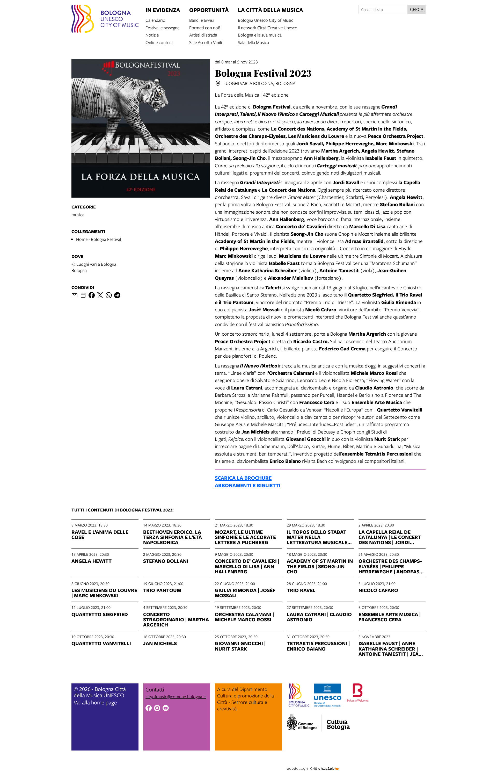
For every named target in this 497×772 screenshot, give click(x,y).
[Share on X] (100, 295)
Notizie (152, 34)
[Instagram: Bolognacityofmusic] (157, 709)
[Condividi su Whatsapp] (109, 295)
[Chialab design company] (313, 764)
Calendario (155, 20)
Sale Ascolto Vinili (205, 42)
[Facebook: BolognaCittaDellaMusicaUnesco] (148, 709)
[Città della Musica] (338, 721)
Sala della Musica (253, 42)
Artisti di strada (203, 34)
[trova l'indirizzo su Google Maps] (218, 83)
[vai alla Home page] (104, 19)
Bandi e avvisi (201, 20)
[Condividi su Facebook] (92, 295)
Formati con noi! (204, 27)
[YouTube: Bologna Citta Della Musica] (166, 709)
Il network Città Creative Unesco (267, 27)
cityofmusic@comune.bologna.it (175, 696)
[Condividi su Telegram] (117, 295)
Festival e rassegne (162, 27)
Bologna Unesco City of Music (265, 20)
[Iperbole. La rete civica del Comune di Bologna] (304, 723)
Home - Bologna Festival (98, 239)
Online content (159, 42)
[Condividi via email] (74, 295)
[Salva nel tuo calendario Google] (83, 295)
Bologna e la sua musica (260, 34)
